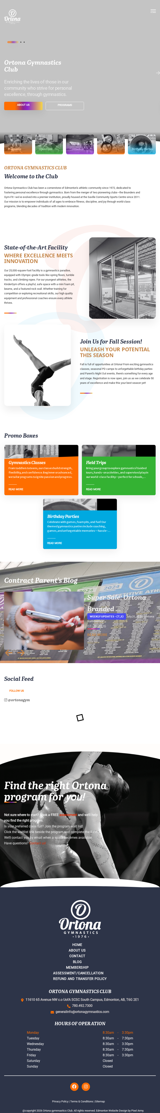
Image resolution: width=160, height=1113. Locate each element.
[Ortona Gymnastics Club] (26, 16)
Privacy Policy (60, 1101)
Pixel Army (137, 1110)
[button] (153, 16)
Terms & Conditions (81, 1101)
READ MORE (97, 635)
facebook (74, 1087)
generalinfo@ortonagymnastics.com (81, 1012)
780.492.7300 (81, 1006)
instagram (86, 1087)
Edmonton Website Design (111, 1110)
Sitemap (100, 1101)
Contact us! (37, 843)
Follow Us (16, 690)
